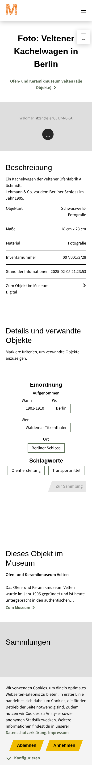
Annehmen (64, 745)
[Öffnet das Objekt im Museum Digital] (84, 286)
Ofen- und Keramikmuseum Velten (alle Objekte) (46, 84)
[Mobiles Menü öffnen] (83, 10)
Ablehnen (26, 745)
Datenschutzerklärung (26, 733)
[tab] (46, 758)
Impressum (58, 733)
